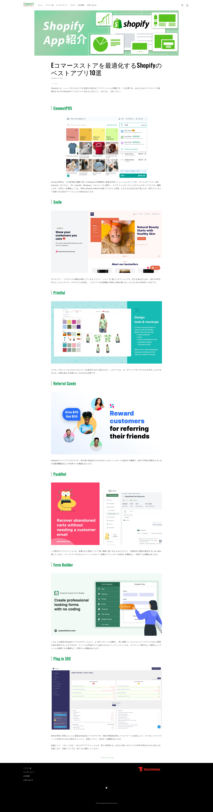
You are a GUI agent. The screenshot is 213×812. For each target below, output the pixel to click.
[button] (182, 5)
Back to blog (108, 757)
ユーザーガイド (29, 772)
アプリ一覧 (27, 768)
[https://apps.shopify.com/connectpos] (106, 179)
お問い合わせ (28, 780)
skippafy (103, 803)
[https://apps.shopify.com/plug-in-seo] (106, 729)
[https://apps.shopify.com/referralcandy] (106, 454)
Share (56, 84)
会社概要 (26, 776)
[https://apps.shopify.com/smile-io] (106, 273)
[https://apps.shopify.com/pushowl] (106, 545)
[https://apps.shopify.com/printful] (106, 363)
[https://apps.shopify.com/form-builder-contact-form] (106, 635)
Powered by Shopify (111, 803)
